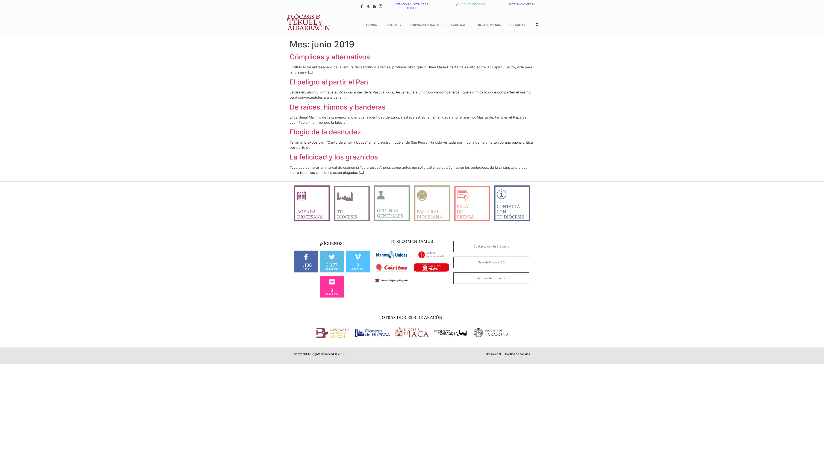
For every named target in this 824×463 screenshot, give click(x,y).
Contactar (517, 25)
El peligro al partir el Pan (329, 82)
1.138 (306, 265)
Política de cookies (517, 354)
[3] (358, 257)
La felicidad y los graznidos (334, 157)
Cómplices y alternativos (330, 57)
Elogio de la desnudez (325, 132)
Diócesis (391, 25)
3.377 (332, 265)
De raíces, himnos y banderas (337, 107)
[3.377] (332, 257)
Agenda (371, 25)
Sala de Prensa (489, 25)
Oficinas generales (424, 25)
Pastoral (458, 25)
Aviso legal (493, 354)
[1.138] (306, 257)
